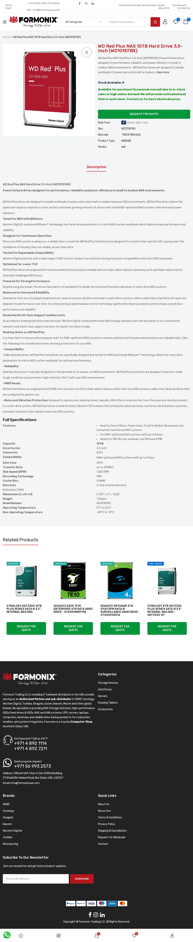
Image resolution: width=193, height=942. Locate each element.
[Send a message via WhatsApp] (7, 935)
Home (6, 37)
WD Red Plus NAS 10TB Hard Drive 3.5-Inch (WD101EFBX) (140, 48)
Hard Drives (105, 689)
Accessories (105, 709)
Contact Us (183, 8)
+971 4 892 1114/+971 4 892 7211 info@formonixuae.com (43, 6)
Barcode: (103, 134)
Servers (102, 696)
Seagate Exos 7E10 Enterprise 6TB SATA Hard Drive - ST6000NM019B (73, 609)
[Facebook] (79, 3)
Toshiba (7, 837)
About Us (164, 8)
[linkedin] (92, 3)
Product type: (106, 141)
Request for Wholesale (111, 837)
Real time (104, 122)
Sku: (100, 128)
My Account (179, 5)
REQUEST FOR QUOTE (144, 114)
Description (96, 167)
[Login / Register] (166, 22)
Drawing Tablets (108, 702)
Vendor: (102, 147)
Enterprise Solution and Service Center (142, 5)
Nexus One (104, 810)
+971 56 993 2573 (32, 766)
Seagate (8, 817)
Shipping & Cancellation (112, 830)
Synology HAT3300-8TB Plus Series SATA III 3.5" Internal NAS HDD (24, 609)
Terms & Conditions (110, 817)
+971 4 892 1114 (30, 743)
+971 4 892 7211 (30, 748)
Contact (103, 844)
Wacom (7, 824)
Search (155, 22)
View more (162, 72)
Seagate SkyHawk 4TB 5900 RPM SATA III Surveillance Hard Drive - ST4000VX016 (120, 610)
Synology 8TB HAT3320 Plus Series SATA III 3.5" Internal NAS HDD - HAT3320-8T (164, 610)
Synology (8, 810)
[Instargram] (86, 3)
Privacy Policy (106, 824)
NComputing (10, 844)
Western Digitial (12, 830)
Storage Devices (108, 682)
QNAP (6, 804)
